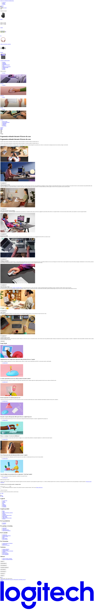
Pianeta (1, 129)
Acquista (2, 7)
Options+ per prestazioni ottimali (7, 559)
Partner (3, 537)
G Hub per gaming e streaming (7, 558)
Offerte (1, 128)
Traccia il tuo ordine (5, 553)
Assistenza (2, 5)
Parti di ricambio (4, 552)
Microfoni (3, 518)
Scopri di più (2, 341)
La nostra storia (4, 500)
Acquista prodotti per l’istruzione (7, 543)
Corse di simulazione (5, 529)
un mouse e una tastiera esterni (17, 287)
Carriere (3, 501)
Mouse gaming (4, 516)
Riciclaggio (4, 505)
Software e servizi (5, 536)
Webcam (3, 513)
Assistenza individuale (5, 549)
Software (1, 127)
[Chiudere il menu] (1, 8)
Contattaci (3, 551)
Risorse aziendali (5, 539)
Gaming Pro (4, 528)
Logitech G (4, 2)
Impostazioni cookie (17, 579)
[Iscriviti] (10, 486)
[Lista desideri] (1, 131)
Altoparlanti (4, 514)
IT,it (2, 6)
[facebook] (2, 493)
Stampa (3, 504)
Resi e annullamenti (5, 554)
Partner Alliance (4, 538)
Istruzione (3, 4)
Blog (3, 503)
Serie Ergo (4, 523)
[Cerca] (1, 130)
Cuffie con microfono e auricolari (7, 512)
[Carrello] (1, 133)
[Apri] (2, 133)
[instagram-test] (0, 493)
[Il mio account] (1, 132)
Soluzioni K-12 (4, 544)
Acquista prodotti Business (6, 535)
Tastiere (3, 511)
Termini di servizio (3, 579)
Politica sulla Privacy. (39, 487)
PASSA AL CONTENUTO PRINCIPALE (7, 0)
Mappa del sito (23, 579)
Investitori (3, 502)
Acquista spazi (4, 534)
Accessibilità (4, 506)
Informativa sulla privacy (10, 579)
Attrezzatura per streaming (6, 530)
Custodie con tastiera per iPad (7, 515)
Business (3, 3)
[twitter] (1, 493)
